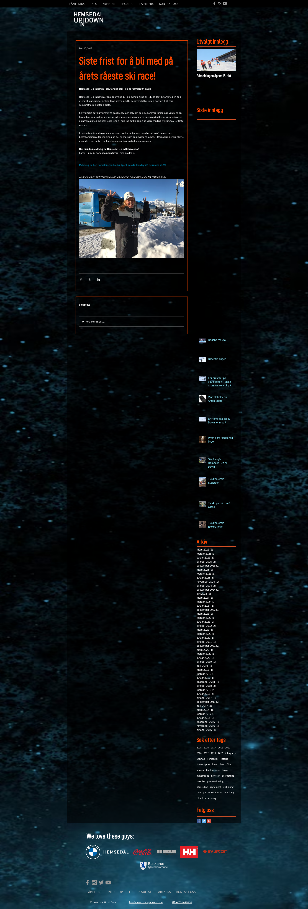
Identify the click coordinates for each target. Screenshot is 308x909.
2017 (213, 747)
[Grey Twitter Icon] (101, 882)
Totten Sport (203, 764)
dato (222, 764)
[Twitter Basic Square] (204, 821)
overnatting (228, 775)
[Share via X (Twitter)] (89, 279)
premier (201, 781)
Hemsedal (212, 758)
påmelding (202, 787)
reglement (215, 787)
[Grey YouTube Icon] (224, 3)
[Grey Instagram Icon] (219, 3)
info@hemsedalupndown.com (146, 902)
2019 (227, 747)
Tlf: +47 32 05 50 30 (182, 902)
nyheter (215, 775)
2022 (206, 753)
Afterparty (230, 753)
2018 (220, 747)
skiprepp (201, 792)
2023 (213, 753)
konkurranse (213, 770)
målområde (203, 775)
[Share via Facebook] (81, 279)
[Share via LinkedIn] (98, 279)
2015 (199, 747)
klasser (200, 770)
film (229, 764)
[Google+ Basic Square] (209, 821)
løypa (225, 770)
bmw (214, 764)
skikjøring (228, 787)
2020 (199, 753)
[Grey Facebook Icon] (214, 3)
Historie (224, 758)
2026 (220, 753)
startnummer (215, 792)
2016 (206, 747)
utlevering (210, 798)
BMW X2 (201, 758)
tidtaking (229, 792)
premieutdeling (215, 781)
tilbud (200, 798)
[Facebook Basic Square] (199, 821)
